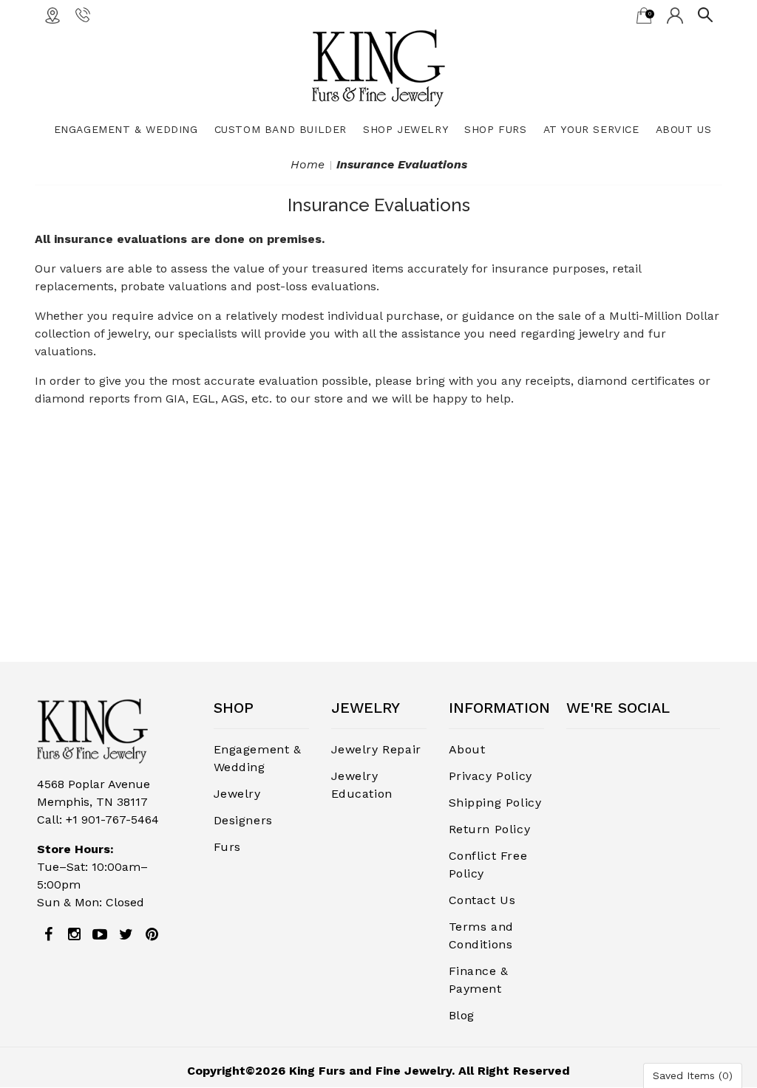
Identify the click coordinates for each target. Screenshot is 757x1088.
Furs (227, 847)
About (467, 749)
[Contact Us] (52, 15)
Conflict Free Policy (488, 864)
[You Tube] (100, 934)
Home (308, 164)
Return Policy (490, 829)
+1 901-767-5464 (112, 819)
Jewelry (237, 794)
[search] (705, 14)
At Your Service (591, 129)
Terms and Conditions (481, 935)
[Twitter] (126, 934)
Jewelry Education (362, 785)
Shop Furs (495, 129)
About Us (684, 129)
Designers (243, 820)
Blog (462, 1015)
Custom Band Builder (280, 129)
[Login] (675, 15)
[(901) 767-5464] (82, 14)
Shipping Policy (495, 803)
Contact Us (482, 900)
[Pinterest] (151, 934)
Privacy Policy (490, 776)
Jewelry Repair (376, 749)
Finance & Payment (479, 980)
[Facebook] (48, 934)
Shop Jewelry (405, 129)
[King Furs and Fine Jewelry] (378, 68)
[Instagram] (74, 934)
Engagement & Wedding (126, 129)
